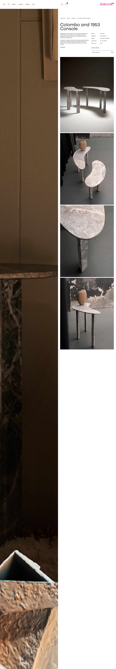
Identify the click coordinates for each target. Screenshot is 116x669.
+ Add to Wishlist (95, 52)
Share (112, 52)
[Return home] (107, 4)
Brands (14, 4)
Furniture (20, 4)
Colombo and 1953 (104, 38)
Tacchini (102, 33)
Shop (33, 4)
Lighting (28, 4)
